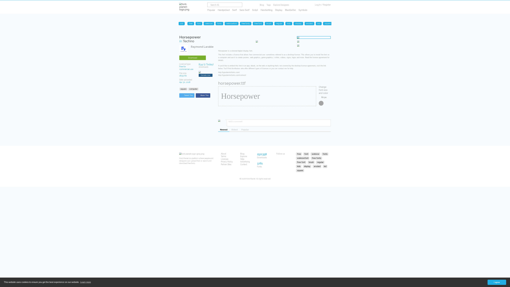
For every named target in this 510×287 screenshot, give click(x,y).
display (307, 166)
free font (301, 162)
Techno (188, 41)
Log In (318, 5)
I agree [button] (497, 282)
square (183, 89)
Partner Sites (226, 164)
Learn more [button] (85, 282)
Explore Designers (281, 5)
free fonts (316, 158)
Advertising (245, 162)
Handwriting (266, 10)
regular (320, 162)
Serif (234, 10)
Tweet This (188, 95)
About (223, 154)
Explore (243, 156)
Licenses (224, 159)
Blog (262, 5)
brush (311, 162)
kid (325, 166)
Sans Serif (245, 10)
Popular (211, 10)
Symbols (303, 10)
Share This (204, 95)
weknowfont (303, 158)
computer (193, 89)
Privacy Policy (227, 162)
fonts (325, 154)
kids (299, 166)
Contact (243, 164)
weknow (315, 154)
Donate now (205, 75)
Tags (269, 5)
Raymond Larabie (202, 46)
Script (255, 10)
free (299, 154)
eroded (317, 166)
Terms (223, 156)
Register (327, 5)
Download (192, 58)
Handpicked (224, 10)
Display (278, 10)
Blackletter (290, 10)
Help (242, 159)
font (306, 154)
